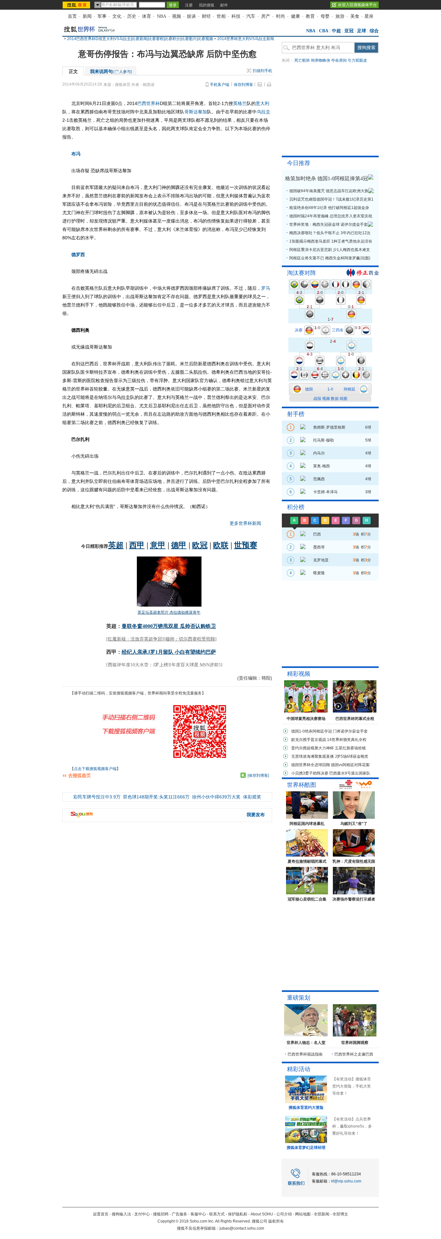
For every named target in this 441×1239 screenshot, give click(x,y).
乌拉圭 (263, 111)
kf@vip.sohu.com (346, 1181)
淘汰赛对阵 (301, 273)
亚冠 (349, 30)
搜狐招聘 (161, 1214)
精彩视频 (298, 674)
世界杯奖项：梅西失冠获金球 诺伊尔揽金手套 (328, 224)
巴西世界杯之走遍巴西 (353, 1054)
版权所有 (276, 1221)
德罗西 (78, 254)
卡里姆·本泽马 (325, 492)
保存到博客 (243, 84)
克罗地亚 (321, 560)
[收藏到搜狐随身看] (243, 775)
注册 (189, 5)
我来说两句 (111, 71)
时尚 (280, 16)
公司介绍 (284, 1214)
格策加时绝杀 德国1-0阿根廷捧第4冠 (326, 178)
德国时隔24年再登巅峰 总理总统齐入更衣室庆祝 (330, 216)
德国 (309, 389)
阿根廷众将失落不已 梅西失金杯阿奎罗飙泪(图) (329, 258)
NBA (161, 16)
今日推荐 (298, 163)
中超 (336, 30)
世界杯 (153, 103)
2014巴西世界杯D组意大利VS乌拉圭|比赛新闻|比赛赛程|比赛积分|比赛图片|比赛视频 (140, 38)
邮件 (224, 5)
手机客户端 (219, 84)
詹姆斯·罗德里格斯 (329, 427)
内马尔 (319, 453)
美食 (354, 16)
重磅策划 (298, 997)
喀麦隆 (319, 573)
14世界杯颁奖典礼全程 (346, 739)
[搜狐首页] (77, 5)
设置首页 (100, 1214)
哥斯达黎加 (195, 111)
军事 (102, 16)
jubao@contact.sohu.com (242, 1228)
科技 (236, 16)
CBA (323, 30)
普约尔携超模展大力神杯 (312, 748)
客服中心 (198, 1214)
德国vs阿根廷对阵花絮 (350, 765)
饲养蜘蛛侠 (320, 60)
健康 (295, 16)
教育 (310, 16)
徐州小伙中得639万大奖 (216, 796)
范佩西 (319, 479)
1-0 (330, 389)
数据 (335, 398)
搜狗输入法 (121, 1214)
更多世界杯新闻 (245, 523)
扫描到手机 (262, 70)
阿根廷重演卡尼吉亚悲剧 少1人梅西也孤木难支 (329, 249)
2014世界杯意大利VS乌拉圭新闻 (245, 38)
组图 (343, 398)
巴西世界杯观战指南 (305, 1054)
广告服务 (179, 1214)
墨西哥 (319, 547)
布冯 (75, 153)
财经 (206, 16)
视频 (176, 16)
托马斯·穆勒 (323, 440)
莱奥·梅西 (321, 466)
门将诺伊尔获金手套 (350, 731)
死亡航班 (302, 60)
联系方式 (217, 1214)
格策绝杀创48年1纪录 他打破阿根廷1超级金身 (329, 207)
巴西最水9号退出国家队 (349, 773)
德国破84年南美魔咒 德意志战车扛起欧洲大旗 (328, 191)
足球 (361, 30)
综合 (374, 30)
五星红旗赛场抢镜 (350, 748)
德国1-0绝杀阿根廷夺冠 (311, 731)
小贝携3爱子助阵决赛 (309, 773)
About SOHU (262, 1214)
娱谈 (191, 16)
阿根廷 (349, 389)
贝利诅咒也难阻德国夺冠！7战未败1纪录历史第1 (331, 199)
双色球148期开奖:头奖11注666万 (156, 796)
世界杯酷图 (301, 785)
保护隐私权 (237, 1214)
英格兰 (240, 103)
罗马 (265, 288)
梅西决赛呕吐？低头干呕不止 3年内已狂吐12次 (330, 233)
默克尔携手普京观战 (308, 739)
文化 (116, 16)
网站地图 (303, 1214)
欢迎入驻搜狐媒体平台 (357, 5)
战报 (317, 398)
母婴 (325, 16)
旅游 (339, 16)
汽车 (250, 16)
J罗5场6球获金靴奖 (351, 756)
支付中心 (142, 1214)
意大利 (262, 103)
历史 (131, 16)
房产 (265, 16)
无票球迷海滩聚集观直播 (312, 756)
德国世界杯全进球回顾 (310, 765)
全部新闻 (321, 1214)
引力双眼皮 (357, 60)
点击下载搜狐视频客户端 (95, 768)
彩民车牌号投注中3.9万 (96, 796)
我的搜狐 (206, 5)
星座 (369, 16)
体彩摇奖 (252, 796)
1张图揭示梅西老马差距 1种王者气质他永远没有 (330, 241)
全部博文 (340, 1214)
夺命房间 (339, 60)
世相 (221, 16)
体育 (146, 16)
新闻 (87, 16)
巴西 (141, 103)
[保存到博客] (258, 775)
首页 (72, 16)
